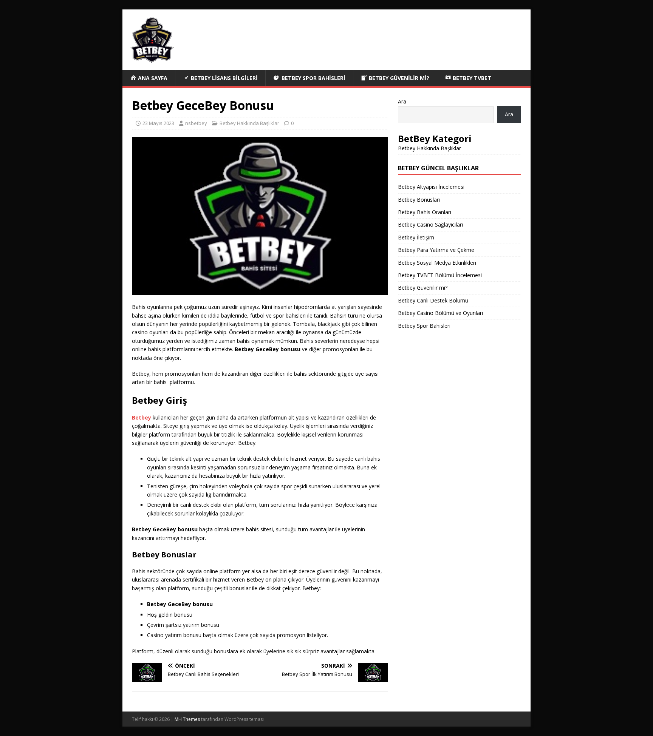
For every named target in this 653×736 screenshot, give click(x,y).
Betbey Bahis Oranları (424, 212)
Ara (402, 101)
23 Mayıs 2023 (158, 123)
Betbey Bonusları (419, 199)
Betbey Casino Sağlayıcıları (430, 224)
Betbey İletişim (416, 237)
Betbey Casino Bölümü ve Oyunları (440, 312)
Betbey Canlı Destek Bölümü (433, 300)
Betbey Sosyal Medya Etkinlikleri (437, 262)
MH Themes (187, 719)
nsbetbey (196, 123)
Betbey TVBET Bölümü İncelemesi (440, 275)
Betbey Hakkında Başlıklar (249, 123)
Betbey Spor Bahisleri (424, 325)
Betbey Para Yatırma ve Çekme (436, 249)
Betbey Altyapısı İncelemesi (431, 186)
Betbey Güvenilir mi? (422, 287)
